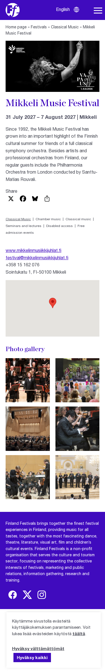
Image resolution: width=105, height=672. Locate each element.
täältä (79, 633)
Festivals (39, 26)
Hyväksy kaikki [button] (32, 657)
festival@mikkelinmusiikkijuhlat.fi (37, 257)
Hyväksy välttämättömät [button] (38, 648)
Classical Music (65, 26)
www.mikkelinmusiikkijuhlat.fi (33, 250)
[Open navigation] (98, 11)
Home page (16, 26)
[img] (12, 595)
